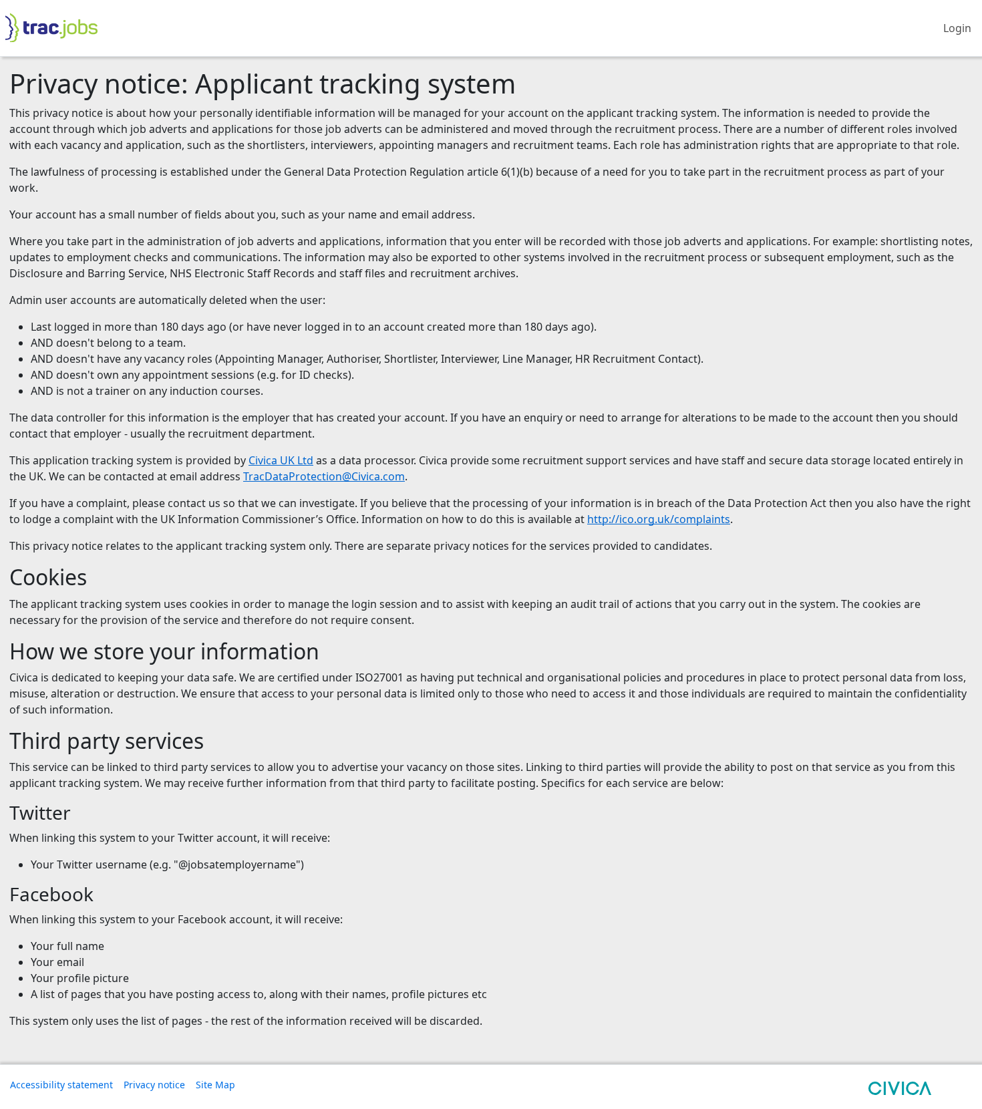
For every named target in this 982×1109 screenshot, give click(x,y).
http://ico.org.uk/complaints (658, 519)
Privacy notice (154, 1084)
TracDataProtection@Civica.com (324, 476)
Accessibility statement (61, 1084)
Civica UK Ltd (281, 460)
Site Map (215, 1084)
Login (957, 28)
